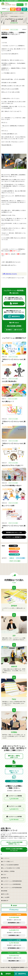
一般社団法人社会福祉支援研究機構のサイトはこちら (14, 849)
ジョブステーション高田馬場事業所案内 (12, 881)
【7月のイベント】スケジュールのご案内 (13, 422)
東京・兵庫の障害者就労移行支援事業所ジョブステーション (14, 0)
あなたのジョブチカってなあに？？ (12, 465)
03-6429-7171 (14, 809)
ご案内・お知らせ (4, 14)
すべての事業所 (13, 545)
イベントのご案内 (20, 558)
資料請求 (15, 303)
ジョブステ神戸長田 (14, 554)
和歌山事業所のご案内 (13, 960)
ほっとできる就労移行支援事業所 (11, 864)
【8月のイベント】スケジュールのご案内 (13, 360)
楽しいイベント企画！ (8, 505)
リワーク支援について (8, 861)
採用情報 (5, 890)
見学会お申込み (14, 781)
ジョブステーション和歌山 (14, 952)
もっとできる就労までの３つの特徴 (11, 868)
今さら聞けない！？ (8, 401)
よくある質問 (6, 897)
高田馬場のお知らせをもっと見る (14, 532)
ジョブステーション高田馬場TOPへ (14, 537)
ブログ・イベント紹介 (14, 29)
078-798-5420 (14, 819)
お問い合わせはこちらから (10, 273)
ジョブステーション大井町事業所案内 (12, 884)
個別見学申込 (16, 316)
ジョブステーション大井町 (14, 927)
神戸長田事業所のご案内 (13, 948)
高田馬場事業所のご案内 (13, 922)
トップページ (6, 858)
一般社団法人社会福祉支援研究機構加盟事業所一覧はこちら (14, 843)
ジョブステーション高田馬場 (14, 914)
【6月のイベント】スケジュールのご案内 (13, 444)
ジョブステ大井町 (14, 551)
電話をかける (20, 4)
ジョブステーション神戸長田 (14, 940)
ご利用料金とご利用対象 (8, 871)
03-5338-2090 (14, 326)
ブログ (4, 874)
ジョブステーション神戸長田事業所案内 (12, 887)
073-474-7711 (15, 955)
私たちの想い (6, 894)
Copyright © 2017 (4, 967)
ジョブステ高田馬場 (5, 29)
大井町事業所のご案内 (13, 935)
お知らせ (12, 558)
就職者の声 (5, 900)
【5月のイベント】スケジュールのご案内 (13, 526)
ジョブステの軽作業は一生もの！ (12, 485)
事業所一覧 (5, 877)
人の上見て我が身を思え (9, 381)
